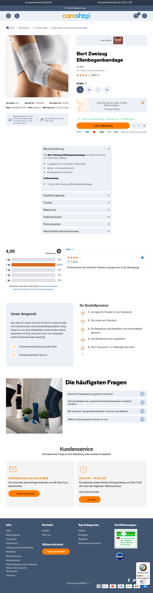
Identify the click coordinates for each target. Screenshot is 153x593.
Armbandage (41, 27)
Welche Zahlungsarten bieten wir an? (88, 419)
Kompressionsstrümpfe (89, 543)
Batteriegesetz (13, 535)
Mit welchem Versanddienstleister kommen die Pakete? (98, 411)
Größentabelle (54, 195)
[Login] (144, 15)
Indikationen (52, 217)
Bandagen (24, 27)
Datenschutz (12, 543)
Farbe (47, 202)
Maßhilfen (11, 551)
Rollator (81, 530)
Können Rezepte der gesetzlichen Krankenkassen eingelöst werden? (100, 402)
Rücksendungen (14, 556)
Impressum (11, 539)
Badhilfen (83, 539)
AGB (8, 530)
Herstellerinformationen (61, 231)
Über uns (46, 535)
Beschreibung (53, 148)
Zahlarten (10, 575)
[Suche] (17, 15)
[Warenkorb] (136, 15)
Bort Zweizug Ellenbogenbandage (69, 27)
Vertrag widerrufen (56, 551)
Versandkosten (13, 560)
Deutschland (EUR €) (77, 583)
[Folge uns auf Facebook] (129, 580)
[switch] (143, 581)
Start (12, 27)
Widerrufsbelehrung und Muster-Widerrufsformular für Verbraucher (22, 567)
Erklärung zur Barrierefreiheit (19, 547)
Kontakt (45, 530)
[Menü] (148, 564)
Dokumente (52, 224)
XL (107, 89)
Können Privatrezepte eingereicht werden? (90, 394)
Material (49, 209)
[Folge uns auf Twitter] (134, 580)
